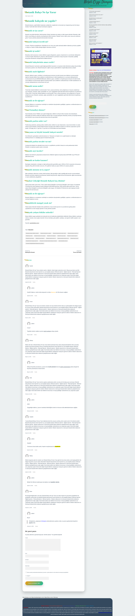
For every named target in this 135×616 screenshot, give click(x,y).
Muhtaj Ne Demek (30, 252)
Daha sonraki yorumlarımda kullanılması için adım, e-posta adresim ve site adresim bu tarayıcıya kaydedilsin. (47, 572)
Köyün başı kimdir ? (93, 39)
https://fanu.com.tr (49, 597)
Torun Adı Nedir (77, 252)
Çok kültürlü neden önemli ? (94, 29)
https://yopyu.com (26, 597)
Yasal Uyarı (38, 3)
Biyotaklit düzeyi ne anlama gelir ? (95, 18)
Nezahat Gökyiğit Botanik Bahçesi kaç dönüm (35, 243)
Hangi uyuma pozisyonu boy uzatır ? (96, 14)
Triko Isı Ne (91, 124)
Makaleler (30, 229)
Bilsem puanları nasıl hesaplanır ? (95, 43)
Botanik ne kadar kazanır (72, 235)
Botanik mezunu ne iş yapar (40, 235)
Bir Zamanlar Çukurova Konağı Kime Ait (96, 115)
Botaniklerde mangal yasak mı (32, 240)
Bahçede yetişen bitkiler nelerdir (32, 233)
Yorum (26, 537)
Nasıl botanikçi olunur (63, 240)
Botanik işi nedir (29, 235)
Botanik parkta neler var (50, 238)
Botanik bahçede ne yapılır (46, 233)
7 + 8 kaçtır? (28, 575)
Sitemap (56, 597)
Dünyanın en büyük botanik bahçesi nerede (48, 240)
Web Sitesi (27, 565)
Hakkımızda (44, 3)
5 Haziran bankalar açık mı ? (94, 21)
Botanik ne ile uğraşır (51, 235)
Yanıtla (34, 282)
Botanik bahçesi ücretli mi (73, 233)
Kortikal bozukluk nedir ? (94, 32)
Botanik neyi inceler (30, 238)
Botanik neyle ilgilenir (40, 238)
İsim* (26, 553)
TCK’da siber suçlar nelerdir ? (95, 11)
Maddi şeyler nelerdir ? (93, 36)
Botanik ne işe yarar (61, 235)
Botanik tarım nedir (74, 238)
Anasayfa (24, 3)
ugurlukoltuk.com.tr (34, 223)
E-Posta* (27, 559)
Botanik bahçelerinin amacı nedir (59, 233)
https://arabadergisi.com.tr (37, 597)
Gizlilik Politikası (31, 3)
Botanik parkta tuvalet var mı (63, 238)
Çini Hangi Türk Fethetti (93, 119)
